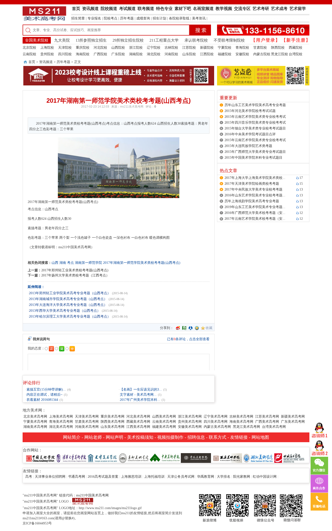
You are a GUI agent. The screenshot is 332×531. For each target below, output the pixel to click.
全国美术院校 (36, 40)
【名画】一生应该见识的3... (141, 389)
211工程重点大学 (164, 40)
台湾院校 (295, 54)
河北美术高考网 (138, 416)
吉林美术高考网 (241, 416)
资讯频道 (46, 62)
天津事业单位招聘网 (50, 476)
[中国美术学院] (40, 457)
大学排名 (223, 476)
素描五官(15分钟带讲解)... (46, 389)
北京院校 (29, 47)
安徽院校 (242, 54)
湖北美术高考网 (61, 427)
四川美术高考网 (215, 421)
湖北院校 (153, 54)
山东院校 (189, 54)
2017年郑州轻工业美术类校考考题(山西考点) (74, 270)
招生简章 (78, 18)
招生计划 (159, 18)
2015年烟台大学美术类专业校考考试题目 (255, 128)
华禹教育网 (205, 476)
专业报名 (94, 18)
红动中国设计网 (265, 476)
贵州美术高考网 (190, 421)
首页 (31, 62)
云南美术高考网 (164, 421)
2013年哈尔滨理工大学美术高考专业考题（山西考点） (70, 316)
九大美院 (62, 40)
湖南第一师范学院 (88, 263)
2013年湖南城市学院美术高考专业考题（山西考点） (68, 299)
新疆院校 (207, 47)
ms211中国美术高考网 (92, 495)
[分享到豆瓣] (184, 328)
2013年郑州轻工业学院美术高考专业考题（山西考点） (70, 293)
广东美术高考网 (293, 421)
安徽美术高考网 (190, 427)
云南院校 (29, 54)
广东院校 (118, 54)
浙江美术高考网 (190, 416)
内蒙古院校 (261, 54)
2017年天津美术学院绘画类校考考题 (252, 183)
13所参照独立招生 (91, 40)
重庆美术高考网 (112, 416)
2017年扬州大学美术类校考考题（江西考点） (75, 275)
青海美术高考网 (61, 421)
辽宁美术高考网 (215, 416)
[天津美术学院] (102, 457)
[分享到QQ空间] (197, 328)
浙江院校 (136, 47)
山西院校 (118, 47)
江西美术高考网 (138, 427)
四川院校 (65, 54)
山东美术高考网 (112, 427)
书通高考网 (76, 476)
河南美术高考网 (87, 427)
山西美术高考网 (164, 416)
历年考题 (127, 18)
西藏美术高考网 (138, 421)
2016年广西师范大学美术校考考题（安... (255, 213)
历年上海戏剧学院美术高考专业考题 (252, 201)
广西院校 (100, 54)
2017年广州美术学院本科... (140, 400)
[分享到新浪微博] (178, 328)
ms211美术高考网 (131, 106)
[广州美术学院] (134, 457)
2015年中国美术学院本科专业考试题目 (253, 157)
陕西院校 (278, 47)
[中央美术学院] (165, 457)
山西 (55, 263)
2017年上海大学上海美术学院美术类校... (255, 178)
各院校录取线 (179, 18)
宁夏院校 (224, 47)
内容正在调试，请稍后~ (44, 394)
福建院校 (224, 54)
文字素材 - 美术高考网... (138, 394)
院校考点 (110, 18)
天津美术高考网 (87, 416)
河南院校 (171, 54)
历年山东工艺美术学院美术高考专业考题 (255, 105)
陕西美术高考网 (112, 421)
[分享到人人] (190, 328)
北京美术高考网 (35, 416)
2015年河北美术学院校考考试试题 (250, 111)
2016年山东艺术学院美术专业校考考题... (255, 195)
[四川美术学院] (289, 457)
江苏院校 (189, 47)
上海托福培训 (154, 476)
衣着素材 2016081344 (42, 400)
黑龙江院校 (279, 54)
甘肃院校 (260, 47)
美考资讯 (199, 18)
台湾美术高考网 (274, 427)
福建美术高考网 (164, 427)
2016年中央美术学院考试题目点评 (250, 134)
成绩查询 (143, 18)
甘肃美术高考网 (87, 421)
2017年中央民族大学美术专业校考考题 (253, 189)
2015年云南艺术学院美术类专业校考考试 (255, 117)
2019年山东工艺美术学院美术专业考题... (255, 207)
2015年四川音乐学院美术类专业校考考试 (255, 122)
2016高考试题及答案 (103, 476)
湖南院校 (136, 54)
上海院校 (47, 47)
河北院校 (100, 47)
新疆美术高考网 (293, 416)
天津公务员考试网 (180, 476)
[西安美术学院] (227, 457)
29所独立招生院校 (128, 40)
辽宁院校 (153, 47)
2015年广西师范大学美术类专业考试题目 (255, 152)
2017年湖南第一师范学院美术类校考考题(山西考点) (141, 263)
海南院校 (82, 54)
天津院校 (65, 47)
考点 (70, 263)
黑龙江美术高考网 (246, 427)
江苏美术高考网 (267, 416)
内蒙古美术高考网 (217, 427)
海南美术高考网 (241, 421)
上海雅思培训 (131, 476)
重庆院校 (82, 47)
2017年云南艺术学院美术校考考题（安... (255, 218)
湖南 (62, 263)
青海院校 (242, 47)
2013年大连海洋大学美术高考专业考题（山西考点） (68, 305)
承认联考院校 (196, 40)
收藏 (209, 328)
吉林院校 (171, 47)
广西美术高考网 (267, 421)
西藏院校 (295, 47)
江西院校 (207, 54)
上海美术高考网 (61, 416)
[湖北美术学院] (258, 457)
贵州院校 (47, 54)
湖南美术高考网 (35, 427)
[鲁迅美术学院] (196, 457)
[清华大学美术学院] (71, 457)
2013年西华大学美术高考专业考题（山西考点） (64, 310)
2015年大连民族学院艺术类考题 (248, 146)
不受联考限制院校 (229, 40)
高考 (28, 476)
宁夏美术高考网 (35, 421)
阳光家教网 (241, 476)
